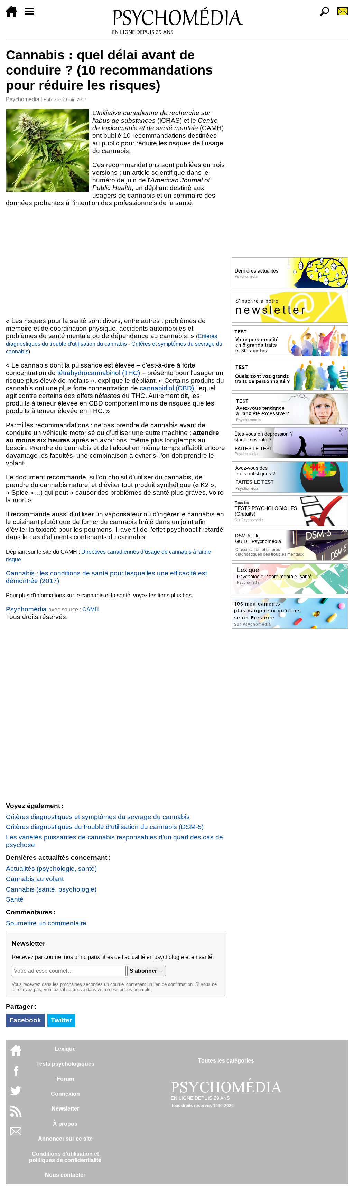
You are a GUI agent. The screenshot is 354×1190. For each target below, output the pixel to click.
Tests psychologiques (65, 1064)
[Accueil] (14, 15)
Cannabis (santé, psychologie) (51, 889)
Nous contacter (65, 1175)
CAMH (90, 609)
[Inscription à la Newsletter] (340, 15)
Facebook (25, 1020)
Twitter (61, 1020)
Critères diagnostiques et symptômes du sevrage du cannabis (98, 816)
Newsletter (65, 1109)
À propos (65, 1124)
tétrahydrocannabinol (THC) (98, 373)
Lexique (65, 1049)
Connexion (65, 1094)
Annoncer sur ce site (65, 1139)
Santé (15, 899)
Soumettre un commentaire (46, 923)
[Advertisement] (115, 261)
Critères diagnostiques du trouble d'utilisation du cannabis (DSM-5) (105, 826)
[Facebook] (15, 1074)
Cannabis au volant (35, 879)
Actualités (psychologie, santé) (51, 868)
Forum (65, 1079)
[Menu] (32, 15)
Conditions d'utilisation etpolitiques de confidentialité (65, 1157)
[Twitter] (15, 1094)
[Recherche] (322, 15)
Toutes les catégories (226, 1061)
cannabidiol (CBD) (167, 388)
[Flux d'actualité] (15, 1115)
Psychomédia (22, 99)
